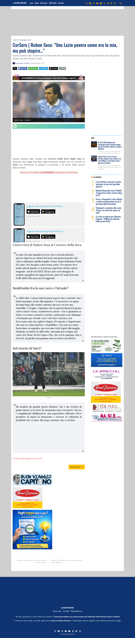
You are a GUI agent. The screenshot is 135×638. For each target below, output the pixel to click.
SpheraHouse (71, 634)
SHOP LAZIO (53, 3)
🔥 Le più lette (96, 177)
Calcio (37, 3)
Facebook (23, 68)
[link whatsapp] (104, 3)
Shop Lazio (57, 611)
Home (15, 40)
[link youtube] (97, 3)
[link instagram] (93, 3)
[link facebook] (90, 3)
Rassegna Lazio (25, 40)
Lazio (31, 3)
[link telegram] (101, 3)
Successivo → (76, 467)
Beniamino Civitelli (22, 63)
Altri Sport (43, 3)
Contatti (61, 3)
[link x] (86, 3)
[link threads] (115, 3)
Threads (54, 68)
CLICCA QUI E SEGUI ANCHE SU (49, 172)
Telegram (44, 68)
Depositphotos (76, 611)
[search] (120, 3)
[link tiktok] (108, 3)
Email (63, 68)
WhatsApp (34, 68)
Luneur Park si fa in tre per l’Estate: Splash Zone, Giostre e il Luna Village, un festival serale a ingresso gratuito (109, 159)
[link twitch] (111, 3)
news (92, 137)
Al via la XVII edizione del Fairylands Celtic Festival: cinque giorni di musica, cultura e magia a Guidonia (110, 145)
